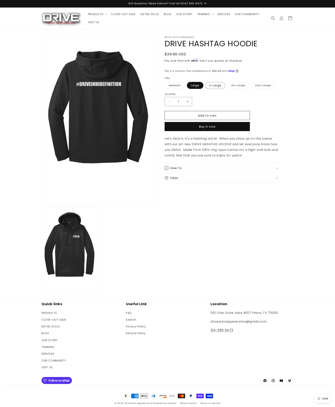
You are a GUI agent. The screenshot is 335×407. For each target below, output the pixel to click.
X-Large (215, 85)
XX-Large (240, 86)
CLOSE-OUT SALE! (53, 319)
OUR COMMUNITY (53, 360)
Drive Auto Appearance (138, 403)
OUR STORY (49, 340)
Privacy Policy (136, 326)
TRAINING (47, 347)
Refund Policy (136, 333)
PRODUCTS (49, 313)
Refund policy (188, 402)
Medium (177, 86)
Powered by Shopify (164, 403)
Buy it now (207, 127)
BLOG (45, 333)
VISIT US (47, 367)
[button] (97, 14)
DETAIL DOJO (50, 326)
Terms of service (210, 402)
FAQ (129, 313)
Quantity (170, 94)
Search (131, 319)
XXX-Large (265, 86)
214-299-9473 (222, 330)
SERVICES (47, 353)
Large (195, 85)
